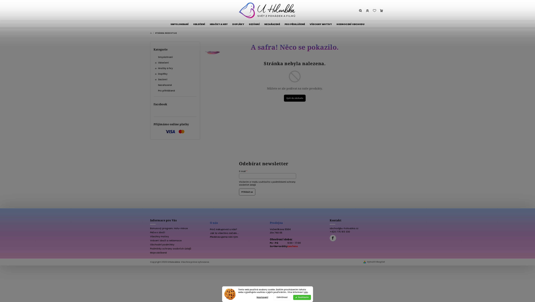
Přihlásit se (247, 192)
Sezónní (162, 79)
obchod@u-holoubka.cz (344, 228)
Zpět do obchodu (294, 98)
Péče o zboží (157, 232)
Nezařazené (165, 85)
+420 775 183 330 (340, 231)
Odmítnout (282, 297)
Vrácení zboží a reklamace (166, 240)
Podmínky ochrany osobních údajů (170, 248)
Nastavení (262, 297)
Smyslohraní (165, 57)
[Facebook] (333, 238)
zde (306, 292)
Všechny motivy (159, 236)
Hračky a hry (165, 68)
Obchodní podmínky (162, 244)
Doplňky (163, 74)
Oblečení (163, 62)
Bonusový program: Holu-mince (169, 228)
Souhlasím (303, 297)
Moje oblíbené (158, 252)
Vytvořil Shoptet (376, 261)
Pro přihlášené (166, 90)
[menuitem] (179, 24)
